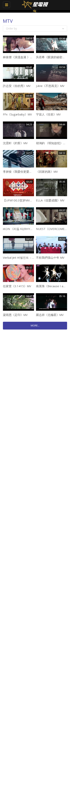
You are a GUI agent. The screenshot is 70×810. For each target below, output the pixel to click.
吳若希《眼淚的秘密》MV (52, 57)
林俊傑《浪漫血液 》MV (18, 57)
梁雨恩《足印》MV (15, 315)
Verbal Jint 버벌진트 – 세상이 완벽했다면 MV (32, 257)
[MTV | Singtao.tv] (34, 5)
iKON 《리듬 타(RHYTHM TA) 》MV (26, 229)
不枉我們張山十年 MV (50, 257)
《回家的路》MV (47, 171)
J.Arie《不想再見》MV (50, 86)
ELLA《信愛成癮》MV (50, 200)
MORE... (35, 325)
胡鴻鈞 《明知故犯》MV (51, 143)
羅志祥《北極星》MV (50, 315)
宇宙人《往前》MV (48, 114)
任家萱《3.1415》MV (17, 286)
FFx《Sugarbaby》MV (17, 114)
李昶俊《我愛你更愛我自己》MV (24, 171)
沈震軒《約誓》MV (15, 143)
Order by (11, 28)
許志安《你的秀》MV (17, 86)
